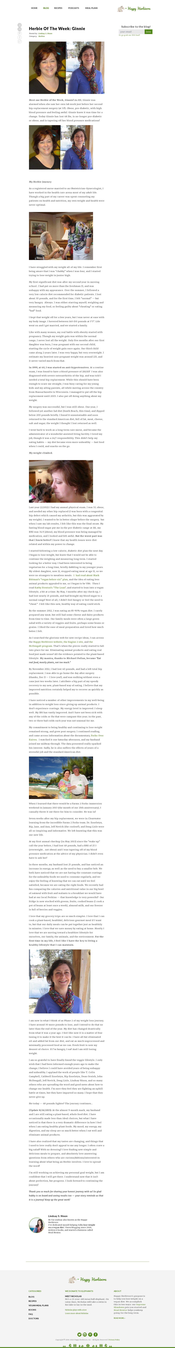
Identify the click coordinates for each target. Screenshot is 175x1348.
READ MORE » (119, 1318)
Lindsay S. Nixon (45, 33)
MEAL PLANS (91, 8)
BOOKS (32, 1309)
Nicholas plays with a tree (76, 1310)
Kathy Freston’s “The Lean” (50, 587)
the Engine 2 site (73, 642)
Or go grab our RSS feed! (129, 35)
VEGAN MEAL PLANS (39, 1305)
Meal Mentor (120, 1310)
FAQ (31, 1314)
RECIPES (58, 8)
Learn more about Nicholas (76, 1313)
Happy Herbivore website (47, 642)
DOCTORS (34, 1318)
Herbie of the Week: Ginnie (57, 28)
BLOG (46, 8)
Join (148, 31)
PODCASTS (73, 8)
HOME (34, 8)
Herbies (42, 36)
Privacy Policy (114, 1340)
